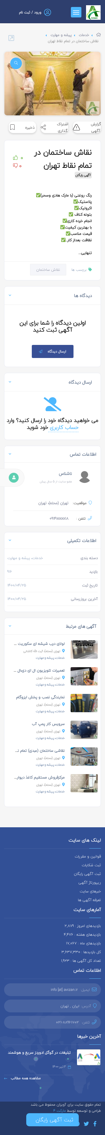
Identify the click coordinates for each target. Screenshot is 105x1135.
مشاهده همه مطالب (25, 1078)
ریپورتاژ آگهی (89, 882)
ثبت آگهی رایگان (87, 874)
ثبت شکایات (91, 865)
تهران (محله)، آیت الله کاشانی (41, 651)
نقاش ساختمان (48, 269)
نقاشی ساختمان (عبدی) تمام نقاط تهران (34, 750)
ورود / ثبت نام (30, 12)
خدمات (84, 35)
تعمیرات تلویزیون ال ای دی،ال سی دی (34, 670)
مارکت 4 (60, 1111)
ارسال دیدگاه (57, 351)
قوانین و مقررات (88, 856)
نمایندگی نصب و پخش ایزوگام (40, 697)
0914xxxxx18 (59, 518)
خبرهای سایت (90, 891)
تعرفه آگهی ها (89, 900)
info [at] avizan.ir (64, 990)
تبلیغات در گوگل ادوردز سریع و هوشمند (39, 1052)
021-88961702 (67, 1022)
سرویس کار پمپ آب (48, 724)
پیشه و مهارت (61, 35)
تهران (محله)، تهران (48, 677)
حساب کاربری (63, 427)
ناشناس (65, 473)
